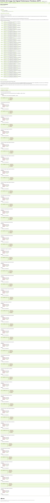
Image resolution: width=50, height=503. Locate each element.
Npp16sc (2, 42)
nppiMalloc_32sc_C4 (6, 61)
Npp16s (2, 40)
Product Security (30, 500)
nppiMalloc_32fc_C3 (6, 74)
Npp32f (2, 257)
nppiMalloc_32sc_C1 (6, 55)
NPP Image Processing (2, 5)
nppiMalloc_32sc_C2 (6, 57)
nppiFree (3, 10)
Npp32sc (2, 55)
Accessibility (21, 500)
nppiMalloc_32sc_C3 (6, 59)
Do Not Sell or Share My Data (12, 500)
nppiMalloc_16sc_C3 (6, 46)
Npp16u (2, 29)
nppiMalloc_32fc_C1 (6, 70)
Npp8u (2, 25)
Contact (33, 500)
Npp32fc (2, 70)
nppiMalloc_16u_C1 (6, 29)
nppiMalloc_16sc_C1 (6, 42)
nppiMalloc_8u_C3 (6, 25)
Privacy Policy (2, 500)
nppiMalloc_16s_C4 (6, 40)
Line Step (7, 106)
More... (16, 7)
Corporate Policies (26, 500)
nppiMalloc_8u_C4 (6, 27)
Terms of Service (18, 500)
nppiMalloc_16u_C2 (6, 31)
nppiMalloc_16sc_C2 (6, 44)
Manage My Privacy (6, 500)
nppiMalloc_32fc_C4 (6, 76)
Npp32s (2, 350)
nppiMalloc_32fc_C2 (6, 72)
